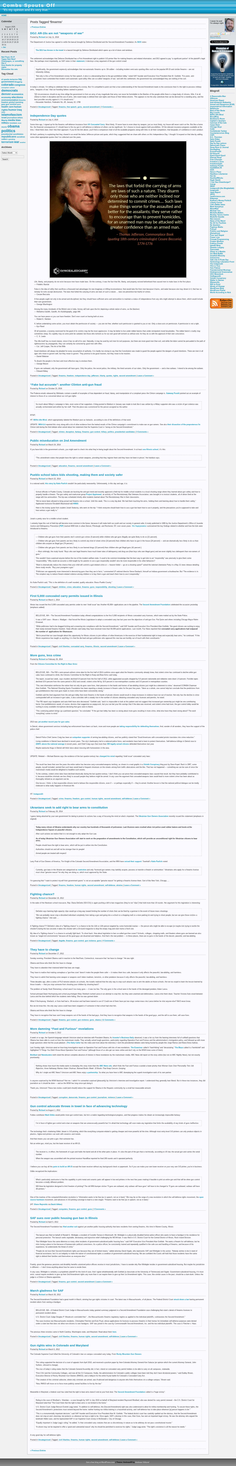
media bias (14, 120)
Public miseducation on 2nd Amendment (58, 440)
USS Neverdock (216, 274)
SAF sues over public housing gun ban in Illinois (64, 1218)
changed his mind (107, 756)
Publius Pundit (216, 243)
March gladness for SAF (47, 1290)
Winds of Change (217, 286)
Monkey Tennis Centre (219, 215)
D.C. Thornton (216, 137)
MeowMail (214, 209)
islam (3, 112)
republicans (8, 136)
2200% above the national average (50, 744)
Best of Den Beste (217, 111)
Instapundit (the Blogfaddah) (222, 188)
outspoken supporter (81, 737)
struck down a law (181, 1299)
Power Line (215, 237)
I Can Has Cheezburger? (220, 182)
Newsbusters (46, 1055)
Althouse (214, 98)
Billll (139, 42)
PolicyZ (213, 229)
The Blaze (179, 1048)
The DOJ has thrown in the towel (49, 50)
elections (17, 97)
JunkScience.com (217, 196)
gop (3, 104)
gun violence (90, 941)
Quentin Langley (217, 247)
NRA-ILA (41, 424)
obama (14, 126)
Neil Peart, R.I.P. (8, 57)
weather (23, 142)
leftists (20, 118)
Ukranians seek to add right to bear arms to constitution (69, 807)
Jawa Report (215, 192)
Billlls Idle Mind (216, 115)
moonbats (13, 123)
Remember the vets (9, 69)
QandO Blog (215, 245)
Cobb (212, 129)
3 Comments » (107, 107)
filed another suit (70, 1227)
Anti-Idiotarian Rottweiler (220, 102)
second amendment (91, 107)
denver (6, 94)
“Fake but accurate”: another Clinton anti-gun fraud (66, 384)
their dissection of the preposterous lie (183, 424)
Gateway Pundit (216, 166)
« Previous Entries (38, 27)
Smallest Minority (217, 256)
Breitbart (33, 1055)
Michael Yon (215, 211)
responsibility (101, 587)
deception (70, 432)
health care (7, 106)
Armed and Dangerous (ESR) (222, 104)
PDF (61, 526)
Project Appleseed (93, 494)
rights (115, 376)
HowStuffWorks (216, 178)
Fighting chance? (42, 894)
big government (11, 80)
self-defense (127, 799)
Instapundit (38, 794)
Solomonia (214, 258)
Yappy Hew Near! (8, 59)
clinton (62, 432)
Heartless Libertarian (219, 174)
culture (12, 87)
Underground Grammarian (221, 272)
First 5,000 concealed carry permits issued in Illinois (66, 595)
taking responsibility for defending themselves (139, 726)
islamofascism (11, 114)
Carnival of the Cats (218, 123)
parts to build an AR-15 (62, 1167)
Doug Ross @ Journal (219, 147)
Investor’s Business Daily (123, 1038)
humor (12, 109)
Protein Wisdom (217, 241)
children (62, 587)
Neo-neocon (215, 219)
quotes (109, 376)
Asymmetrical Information (221, 106)
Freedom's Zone (217, 162)
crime (69, 587)
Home (4, 15)
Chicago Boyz (216, 127)
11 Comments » (108, 1020)
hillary (104, 432)
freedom (4, 102)
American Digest (217, 100)
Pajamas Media (216, 227)
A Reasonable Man (218, 96)
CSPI (212, 135)
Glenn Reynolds (41, 1204)
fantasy (78, 432)
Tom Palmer (215, 268)
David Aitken (56, 1204)
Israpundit (214, 190)
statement (80, 61)
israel (4, 117)
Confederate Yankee (218, 131)
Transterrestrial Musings (220, 270)
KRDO (75, 504)
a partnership (92, 1072)
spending (11, 139)
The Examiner (136, 1048)
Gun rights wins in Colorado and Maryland (59, 1345)
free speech (71, 107)
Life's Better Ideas (217, 205)
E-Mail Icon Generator (215, 37)
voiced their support (132, 861)
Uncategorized (44, 107)
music (4, 127)
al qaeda (5, 79)
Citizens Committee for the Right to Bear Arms (57, 664)
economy (6, 97)
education (63, 466)
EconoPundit (215, 151)
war (16, 142)
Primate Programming (219, 239)
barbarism (14, 79)
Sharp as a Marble (217, 252)
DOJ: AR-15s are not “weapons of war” (57, 33)
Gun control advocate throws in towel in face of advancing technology (78, 1106)
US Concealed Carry (96, 124)
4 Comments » (109, 941)
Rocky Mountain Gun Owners (128, 1354)
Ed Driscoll (214, 153)
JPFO (212, 194)
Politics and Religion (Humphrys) (219, 232)
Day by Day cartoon (218, 143)
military (5, 123)
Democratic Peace (217, 145)
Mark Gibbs (50, 1115)
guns (19, 104)
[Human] (222, 87)
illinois (96, 646)
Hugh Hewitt (215, 180)
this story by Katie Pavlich (56, 483)
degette (62, 941)
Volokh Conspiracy (218, 278)
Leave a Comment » (145, 376)
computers (63, 1209)
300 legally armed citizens (118, 744)
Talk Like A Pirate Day (219, 260)
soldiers (4, 139)
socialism (21, 137)
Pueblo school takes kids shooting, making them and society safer (76, 474)
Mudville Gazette (217, 217)
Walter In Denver (217, 280)
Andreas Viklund (142, 1462)
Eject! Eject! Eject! (217, 156)
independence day (82, 376)
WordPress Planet (217, 290)
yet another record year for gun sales (53, 722)
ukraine (119, 885)
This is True (215, 266)
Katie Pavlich (157, 861)
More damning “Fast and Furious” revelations (62, 1028)
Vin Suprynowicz (139, 526)
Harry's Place (215, 172)
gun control (11, 104)
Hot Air (213, 176)
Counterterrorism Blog (219, 133)
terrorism (7, 141)
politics (8, 130)
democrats (9, 90)
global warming (16, 102)
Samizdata (214, 250)
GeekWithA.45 (216, 168)
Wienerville (214, 282)
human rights (97, 799)
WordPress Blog (217, 288)
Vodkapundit (215, 276)
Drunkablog (215, 149)
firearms (22, 100)
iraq (19, 109)
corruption (5, 87)
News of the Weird (217, 221)
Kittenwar (214, 198)
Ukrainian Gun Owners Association (153, 816)
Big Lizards (215, 113)
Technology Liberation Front (222, 262)
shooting (112, 587)
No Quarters (215, 225)
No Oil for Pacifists (218, 223)
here (114, 1332)
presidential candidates (12, 134)
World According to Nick (220, 292)
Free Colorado (216, 160)
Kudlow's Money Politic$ (220, 200)
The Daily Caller (73, 1043)
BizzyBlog (214, 117)
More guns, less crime (45, 655)
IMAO (212, 186)
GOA (212, 170)
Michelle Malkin (216, 213)
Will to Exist (215, 284)
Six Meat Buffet (216, 254)
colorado (7, 84)
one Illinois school (150, 449)
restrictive (82, 870)
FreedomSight (216, 164)
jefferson (95, 376)
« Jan (3, 47)
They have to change (44, 949)
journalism (12, 117)
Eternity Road (216, 158)
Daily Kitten (215, 139)
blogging (18, 82)
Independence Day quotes (48, 115)
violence (111, 1097)
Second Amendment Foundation (157, 605)
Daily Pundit (215, 141)
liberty (4, 120)
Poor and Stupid (217, 235)
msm (19, 123)
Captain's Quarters (218, 121)
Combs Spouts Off (29, 5)
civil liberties (64, 646)
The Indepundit (216, 264)
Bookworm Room (217, 119)
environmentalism (9, 100)
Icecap (213, 184)
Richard (42, 37)
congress (19, 84)
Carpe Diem (215, 125)
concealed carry (77, 646)
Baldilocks (214, 108)
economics (17, 94)
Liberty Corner (216, 203)
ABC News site (105, 1066)
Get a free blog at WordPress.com (100, 1462)
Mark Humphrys (216, 207)
